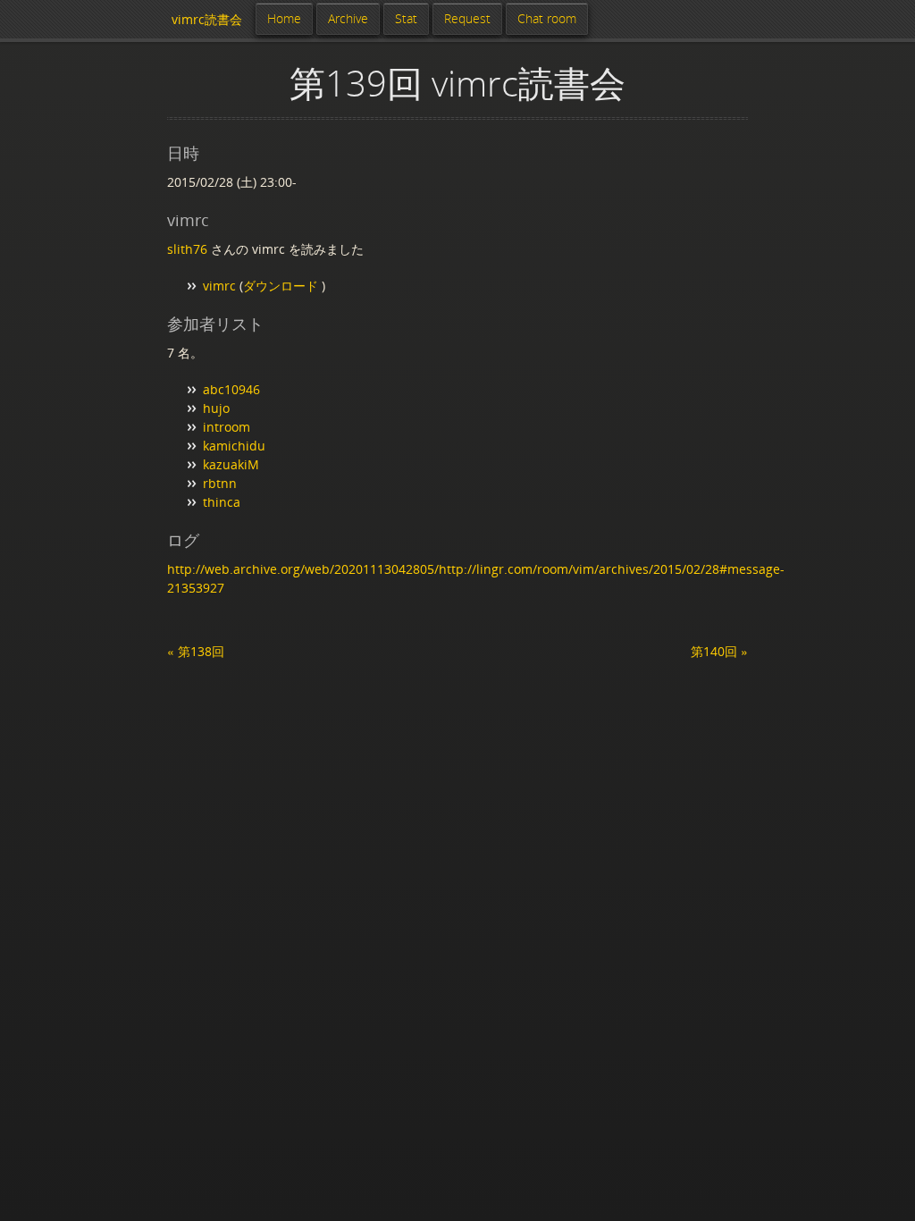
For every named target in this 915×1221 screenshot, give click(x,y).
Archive (348, 18)
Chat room (546, 18)
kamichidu (234, 445)
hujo (216, 408)
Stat (406, 18)
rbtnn (220, 483)
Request (467, 18)
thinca (221, 501)
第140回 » (719, 651)
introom (226, 426)
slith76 (187, 248)
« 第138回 (195, 651)
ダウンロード (282, 285)
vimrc (219, 285)
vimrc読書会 (207, 19)
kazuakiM (231, 464)
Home (284, 18)
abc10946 (231, 389)
